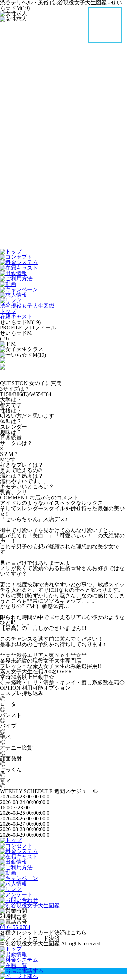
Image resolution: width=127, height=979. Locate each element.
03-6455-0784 (15, 927)
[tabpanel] (63, 355)
